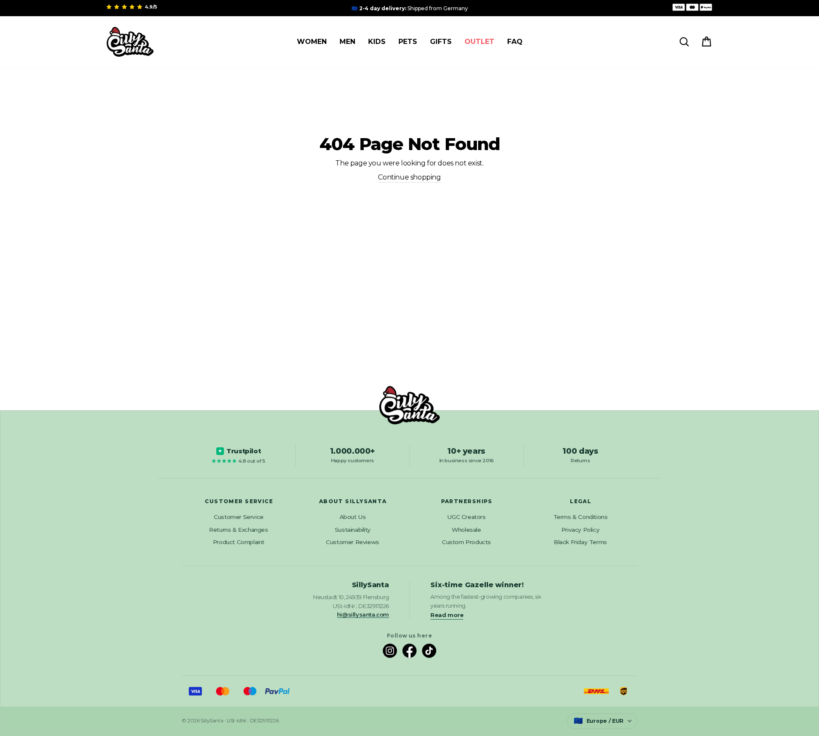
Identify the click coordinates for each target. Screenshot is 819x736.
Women (312, 42)
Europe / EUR (599, 720)
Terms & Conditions (580, 516)
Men (347, 42)
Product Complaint (238, 542)
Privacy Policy (580, 529)
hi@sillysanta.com (363, 614)
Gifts (441, 42)
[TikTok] (429, 650)
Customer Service (239, 516)
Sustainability (352, 529)
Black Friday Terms (580, 542)
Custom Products (466, 542)
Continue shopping (409, 177)
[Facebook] (409, 650)
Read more (446, 614)
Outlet (479, 42)
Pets (407, 42)
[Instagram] (390, 650)
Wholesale (466, 529)
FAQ (515, 42)
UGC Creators (466, 516)
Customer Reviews (352, 542)
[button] (125, 7)
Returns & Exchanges (238, 529)
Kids (377, 42)
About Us (353, 516)
